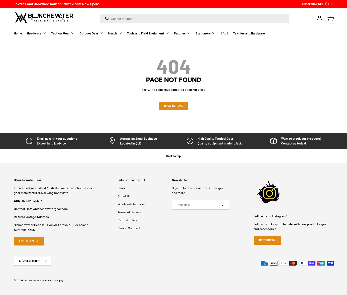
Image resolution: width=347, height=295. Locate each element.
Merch (112, 33)
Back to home (173, 105)
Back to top (173, 156)
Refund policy (127, 220)
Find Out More (29, 241)
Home (18, 33)
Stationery (203, 33)
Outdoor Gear (89, 33)
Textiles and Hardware (249, 33)
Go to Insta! (267, 240)
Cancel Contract (129, 228)
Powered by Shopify (52, 280)
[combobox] (194, 18)
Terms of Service (129, 212)
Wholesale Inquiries (132, 204)
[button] (330, 18)
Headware (34, 33)
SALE (224, 33)
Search (123, 188)
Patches (180, 33)
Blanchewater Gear (31, 280)
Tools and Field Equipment (145, 33)
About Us (124, 196)
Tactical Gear (60, 33)
